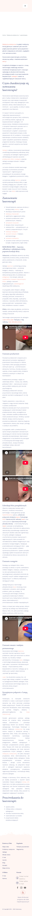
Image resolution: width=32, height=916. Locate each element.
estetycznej (18, 729)
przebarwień (6, 159)
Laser (4, 677)
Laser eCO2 (6, 320)
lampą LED (25, 782)
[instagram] (21, 888)
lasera (18, 517)
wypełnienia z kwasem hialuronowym (14, 279)
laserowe (10, 266)
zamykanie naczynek (12, 223)
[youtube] (25, 888)
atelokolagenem (19, 284)
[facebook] (18, 888)
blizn (12, 159)
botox (4, 281)
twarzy (17, 209)
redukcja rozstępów (12, 231)
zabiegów (15, 76)
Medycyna (5, 44)
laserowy (18, 180)
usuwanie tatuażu (11, 234)
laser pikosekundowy (15, 322)
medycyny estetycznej (9, 753)
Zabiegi (4, 150)
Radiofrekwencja (7, 515)
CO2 (3, 519)
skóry (4, 61)
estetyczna (12, 44)
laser (12, 320)
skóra (13, 191)
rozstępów (18, 159)
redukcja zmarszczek (12, 214)
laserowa (21, 651)
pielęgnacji (5, 277)
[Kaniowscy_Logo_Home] (10, 2)
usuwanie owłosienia (12, 238)
